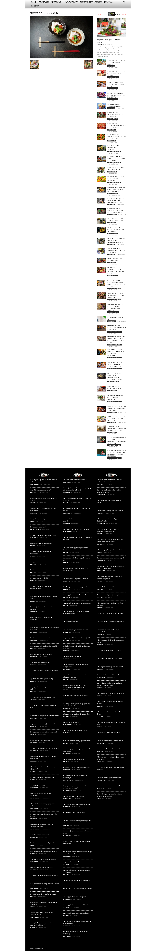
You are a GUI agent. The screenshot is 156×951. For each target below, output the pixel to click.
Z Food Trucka (111, 129)
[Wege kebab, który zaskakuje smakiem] (101, 221)
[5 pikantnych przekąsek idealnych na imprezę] (101, 115)
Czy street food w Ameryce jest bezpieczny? (44, 875)
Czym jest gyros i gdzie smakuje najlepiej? (43, 859)
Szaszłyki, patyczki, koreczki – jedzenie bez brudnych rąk (115, 210)
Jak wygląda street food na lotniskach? (75, 905)
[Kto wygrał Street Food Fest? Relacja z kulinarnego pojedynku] (101, 352)
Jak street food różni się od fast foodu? (42, 740)
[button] (124, 2)
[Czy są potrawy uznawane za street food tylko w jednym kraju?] (101, 283)
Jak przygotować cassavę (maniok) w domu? (44, 724)
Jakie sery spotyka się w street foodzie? (109, 550)
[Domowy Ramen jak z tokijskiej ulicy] (101, 170)
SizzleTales (33, 580)
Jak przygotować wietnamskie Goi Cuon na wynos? (116, 250)
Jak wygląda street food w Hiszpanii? (42, 867)
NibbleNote (66, 632)
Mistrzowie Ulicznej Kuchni (115, 331)
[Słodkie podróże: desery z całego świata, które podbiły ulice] (101, 270)
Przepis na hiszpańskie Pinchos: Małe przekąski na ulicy (116, 240)
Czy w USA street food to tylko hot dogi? (43, 894)
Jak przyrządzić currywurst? (72, 656)
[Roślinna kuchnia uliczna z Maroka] (101, 106)
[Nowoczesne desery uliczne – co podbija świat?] (101, 84)
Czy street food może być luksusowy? (42, 679)
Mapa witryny (71, 2)
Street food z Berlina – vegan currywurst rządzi (116, 62)
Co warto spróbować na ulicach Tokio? (109, 658)
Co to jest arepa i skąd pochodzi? (40, 519)
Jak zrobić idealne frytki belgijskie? (74, 759)
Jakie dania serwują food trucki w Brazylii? (44, 646)
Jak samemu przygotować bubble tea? (75, 630)
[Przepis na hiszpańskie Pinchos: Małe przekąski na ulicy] (101, 241)
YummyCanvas (34, 484)
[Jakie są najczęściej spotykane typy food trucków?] (101, 295)
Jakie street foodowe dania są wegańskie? (76, 880)
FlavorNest (33, 681)
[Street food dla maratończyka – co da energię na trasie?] (101, 428)
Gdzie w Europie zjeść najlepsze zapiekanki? (77, 741)
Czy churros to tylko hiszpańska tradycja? (76, 767)
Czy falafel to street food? (105, 587)
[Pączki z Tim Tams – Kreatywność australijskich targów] (101, 306)
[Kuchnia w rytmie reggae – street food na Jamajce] (101, 159)
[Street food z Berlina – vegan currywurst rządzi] (101, 62)
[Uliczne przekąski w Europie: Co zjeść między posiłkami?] (101, 201)
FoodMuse (32, 927)
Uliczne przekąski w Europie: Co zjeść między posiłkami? (115, 200)
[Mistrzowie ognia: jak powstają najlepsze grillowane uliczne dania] (101, 338)
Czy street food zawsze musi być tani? (42, 843)
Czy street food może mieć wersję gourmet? (77, 603)
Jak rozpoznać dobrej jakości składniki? (110, 511)
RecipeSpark (33, 537)
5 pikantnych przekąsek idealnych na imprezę (116, 114)
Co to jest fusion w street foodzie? (108, 675)
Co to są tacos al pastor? (71, 722)
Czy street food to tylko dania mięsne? (109, 778)
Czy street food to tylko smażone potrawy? (110, 621)
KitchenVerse (33, 513)
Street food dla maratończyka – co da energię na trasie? (116, 428)
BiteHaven (32, 521)
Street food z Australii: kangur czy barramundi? (116, 125)
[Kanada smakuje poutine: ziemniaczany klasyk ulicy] (101, 137)
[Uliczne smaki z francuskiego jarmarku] (101, 148)
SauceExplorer (34, 787)
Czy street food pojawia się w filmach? (42, 638)
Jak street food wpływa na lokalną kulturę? (77, 804)
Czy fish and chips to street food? (74, 812)
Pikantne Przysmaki (113, 118)
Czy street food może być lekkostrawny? (43, 535)
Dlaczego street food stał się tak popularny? (77, 714)
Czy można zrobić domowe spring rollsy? (110, 613)
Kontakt (35, 6)
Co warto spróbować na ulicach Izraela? (76, 529)
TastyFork (100, 44)
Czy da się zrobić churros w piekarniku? (110, 741)
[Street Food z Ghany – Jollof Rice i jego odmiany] (101, 73)
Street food (111, 204)
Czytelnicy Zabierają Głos (114, 458)
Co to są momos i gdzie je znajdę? (108, 595)
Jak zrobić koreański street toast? (40, 490)
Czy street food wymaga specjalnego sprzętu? (44, 748)
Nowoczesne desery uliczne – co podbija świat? (115, 84)
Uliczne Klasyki (111, 140)
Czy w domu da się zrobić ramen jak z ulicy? (77, 888)
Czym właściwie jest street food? (40, 662)
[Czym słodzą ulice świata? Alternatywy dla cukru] (101, 95)
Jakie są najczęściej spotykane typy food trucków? (116, 295)
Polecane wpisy (122, 949)
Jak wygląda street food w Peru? (73, 796)
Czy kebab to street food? (38, 785)
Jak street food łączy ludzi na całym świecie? (44, 716)
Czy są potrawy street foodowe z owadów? (43, 732)
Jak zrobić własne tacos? (71, 621)
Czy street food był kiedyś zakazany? (75, 862)
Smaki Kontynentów (113, 77)
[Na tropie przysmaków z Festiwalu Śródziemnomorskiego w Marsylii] (101, 439)
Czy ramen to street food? (38, 527)
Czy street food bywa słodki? (39, 578)
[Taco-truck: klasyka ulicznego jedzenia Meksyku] (101, 419)
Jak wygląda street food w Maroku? (41, 654)
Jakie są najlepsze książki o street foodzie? (110, 693)
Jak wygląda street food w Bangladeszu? (76, 913)
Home (33, 2)
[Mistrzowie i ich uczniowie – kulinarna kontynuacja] (101, 328)
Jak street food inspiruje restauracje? (75, 480)
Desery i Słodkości (112, 88)
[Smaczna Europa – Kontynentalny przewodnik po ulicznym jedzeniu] (101, 376)
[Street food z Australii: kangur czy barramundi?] (101, 126)
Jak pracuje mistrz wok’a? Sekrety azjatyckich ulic (115, 364)
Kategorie (56, 2)
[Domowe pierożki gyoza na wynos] (101, 389)
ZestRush (32, 545)
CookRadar (66, 856)
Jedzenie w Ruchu (112, 214)
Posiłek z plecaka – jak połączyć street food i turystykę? (116, 408)
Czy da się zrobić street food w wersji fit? (76, 638)
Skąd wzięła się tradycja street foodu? (75, 695)
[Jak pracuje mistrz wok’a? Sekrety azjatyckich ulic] (101, 365)
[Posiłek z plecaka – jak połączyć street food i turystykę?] (101, 409)
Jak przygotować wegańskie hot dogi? (75, 579)
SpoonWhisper (101, 494)
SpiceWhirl (33, 492)
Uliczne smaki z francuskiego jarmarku (113, 147)
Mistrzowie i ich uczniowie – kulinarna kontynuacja (116, 328)
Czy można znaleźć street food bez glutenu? (44, 670)
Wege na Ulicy (111, 66)
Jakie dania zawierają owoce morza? (41, 543)
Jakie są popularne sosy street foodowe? (110, 667)
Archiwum (44, 2)
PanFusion (33, 699)
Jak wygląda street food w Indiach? (41, 562)
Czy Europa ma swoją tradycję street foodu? (77, 587)
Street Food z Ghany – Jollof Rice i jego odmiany (116, 73)
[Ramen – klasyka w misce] (101, 319)
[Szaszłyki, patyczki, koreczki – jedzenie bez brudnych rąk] (101, 211)
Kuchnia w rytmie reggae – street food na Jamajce (116, 158)
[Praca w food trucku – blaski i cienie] (101, 260)
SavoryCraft (33, 632)
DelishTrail (33, 591)
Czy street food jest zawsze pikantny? (109, 650)
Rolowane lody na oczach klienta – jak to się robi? (115, 229)
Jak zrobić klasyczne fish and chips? (108, 732)
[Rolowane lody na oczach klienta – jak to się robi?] (101, 230)
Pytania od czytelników (114, 288)
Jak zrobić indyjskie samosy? (39, 835)
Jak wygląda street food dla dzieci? (74, 595)
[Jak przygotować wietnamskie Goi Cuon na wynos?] (101, 251)
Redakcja (108, 2)
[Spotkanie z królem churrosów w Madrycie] (101, 398)
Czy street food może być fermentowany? (43, 570)
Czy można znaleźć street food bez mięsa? (110, 558)
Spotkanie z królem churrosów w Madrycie (115, 397)
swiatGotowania (34, 529)
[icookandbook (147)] (61, 58)
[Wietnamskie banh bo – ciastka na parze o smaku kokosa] (101, 190)
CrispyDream (100, 743)
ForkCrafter (33, 656)
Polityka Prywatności (91, 2)
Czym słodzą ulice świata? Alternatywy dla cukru (116, 95)
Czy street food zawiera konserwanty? (109, 749)
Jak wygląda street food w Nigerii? (74, 897)
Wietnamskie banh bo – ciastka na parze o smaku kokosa (116, 189)
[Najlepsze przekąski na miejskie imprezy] (111, 27)
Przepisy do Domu (112, 171)
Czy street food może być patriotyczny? (42, 777)
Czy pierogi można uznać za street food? (110, 786)
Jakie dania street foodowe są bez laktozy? (43, 851)
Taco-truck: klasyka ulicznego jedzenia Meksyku (116, 418)
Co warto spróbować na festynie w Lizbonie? (115, 178)
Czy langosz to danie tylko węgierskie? (42, 697)
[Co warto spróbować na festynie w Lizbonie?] (101, 179)
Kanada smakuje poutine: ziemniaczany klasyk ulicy (116, 136)
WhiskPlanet (66, 597)
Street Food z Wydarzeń (114, 151)
